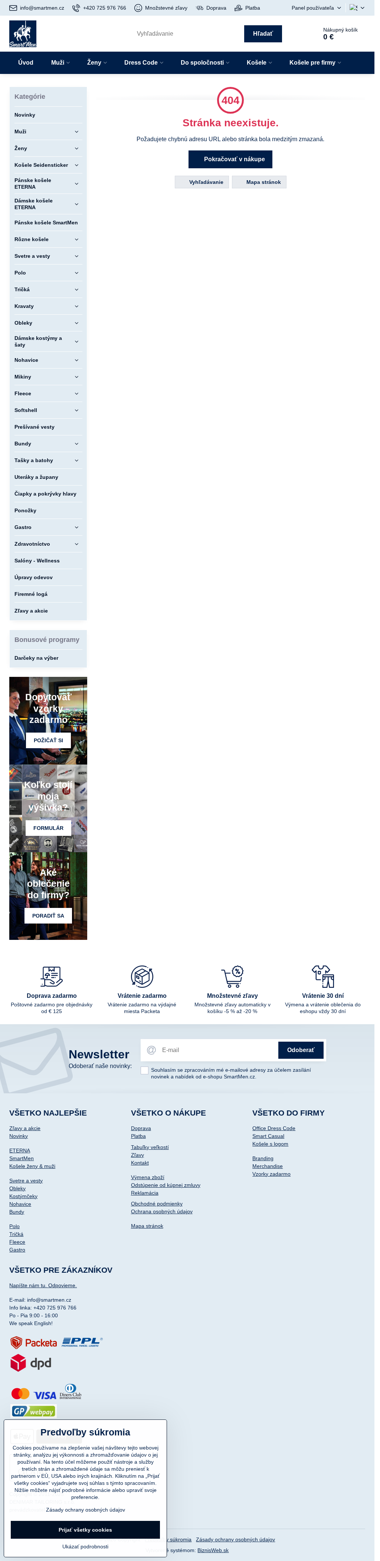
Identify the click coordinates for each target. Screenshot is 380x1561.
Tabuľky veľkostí (150, 1147)
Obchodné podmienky (157, 1204)
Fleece (17, 1242)
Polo (14, 1226)
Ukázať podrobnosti (85, 1546)
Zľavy (137, 1155)
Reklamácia (144, 1193)
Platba (138, 1136)
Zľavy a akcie (24, 1128)
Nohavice (20, 1204)
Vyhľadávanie (205, 182)
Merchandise (267, 1166)
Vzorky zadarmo (271, 1174)
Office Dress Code (273, 1128)
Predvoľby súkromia (168, 1539)
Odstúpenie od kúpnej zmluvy (165, 1185)
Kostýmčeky (23, 1196)
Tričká (16, 1234)
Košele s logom (270, 1144)
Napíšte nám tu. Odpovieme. (43, 1285)
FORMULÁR (48, 828)
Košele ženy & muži (32, 1166)
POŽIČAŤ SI (48, 740)
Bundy (16, 1212)
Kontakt (140, 1163)
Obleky (17, 1188)
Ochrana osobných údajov (162, 1211)
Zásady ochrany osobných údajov (235, 1539)
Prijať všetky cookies (85, 1530)
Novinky (18, 1136)
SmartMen (21, 1158)
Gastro (17, 1250)
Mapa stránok (263, 182)
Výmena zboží (147, 1177)
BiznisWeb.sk (213, 1550)
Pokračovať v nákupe (234, 159)
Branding (262, 1158)
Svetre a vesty (26, 1181)
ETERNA (19, 1150)
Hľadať (263, 33)
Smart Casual (268, 1136)
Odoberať (301, 1050)
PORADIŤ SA (48, 916)
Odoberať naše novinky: (100, 1066)
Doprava (141, 1128)
